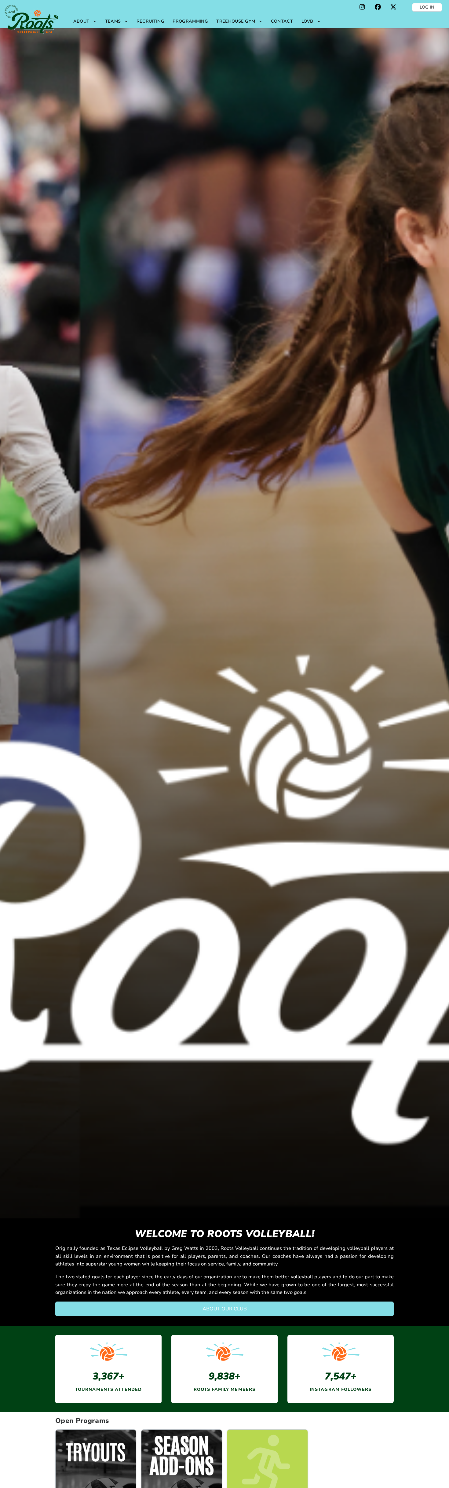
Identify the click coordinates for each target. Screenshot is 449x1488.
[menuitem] (85, 21)
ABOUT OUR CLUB (225, 1309)
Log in (427, 7)
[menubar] (197, 21)
